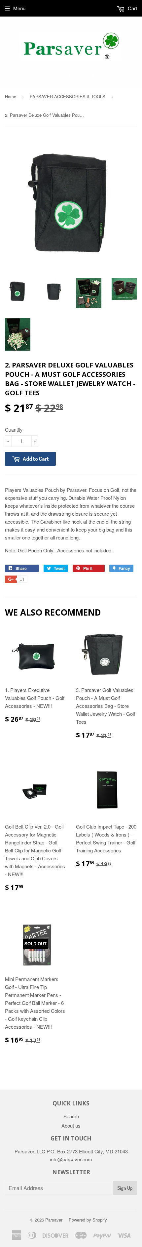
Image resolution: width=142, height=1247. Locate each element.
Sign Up (125, 1188)
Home (10, 96)
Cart (131, 8)
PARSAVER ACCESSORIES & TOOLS (67, 96)
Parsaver (53, 1220)
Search (71, 1116)
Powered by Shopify (88, 1220)
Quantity (13, 429)
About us (71, 1125)
